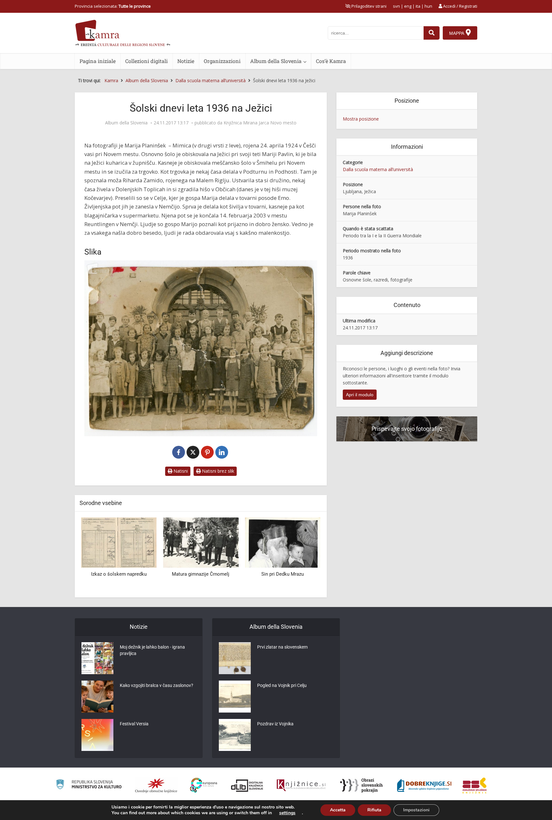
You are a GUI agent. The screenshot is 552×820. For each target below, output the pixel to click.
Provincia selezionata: (113, 6)
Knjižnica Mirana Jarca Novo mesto (260, 123)
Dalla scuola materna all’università (378, 169)
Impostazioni (416, 810)
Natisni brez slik (217, 471)
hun (428, 6)
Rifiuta (374, 810)
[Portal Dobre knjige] (424, 785)
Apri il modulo (359, 394)
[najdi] (432, 33)
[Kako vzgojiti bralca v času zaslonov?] (97, 697)
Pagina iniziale (98, 61)
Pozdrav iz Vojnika (275, 723)
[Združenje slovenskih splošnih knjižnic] (301, 785)
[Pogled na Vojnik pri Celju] (235, 697)
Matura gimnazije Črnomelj (141, 574)
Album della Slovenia (276, 61)
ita (418, 6)
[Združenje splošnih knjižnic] (475, 785)
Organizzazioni (222, 61)
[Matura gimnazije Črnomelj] (141, 542)
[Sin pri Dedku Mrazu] (223, 542)
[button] (304, 555)
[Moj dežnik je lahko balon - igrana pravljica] (97, 658)
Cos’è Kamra (331, 61)
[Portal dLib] (247, 785)
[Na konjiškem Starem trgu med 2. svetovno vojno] (304, 542)
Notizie (185, 61)
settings (287, 813)
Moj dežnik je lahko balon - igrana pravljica (152, 650)
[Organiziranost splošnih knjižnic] (156, 785)
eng (407, 6)
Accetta (338, 810)
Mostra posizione (361, 119)
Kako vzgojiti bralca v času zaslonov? (156, 685)
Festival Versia (134, 723)
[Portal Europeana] (203, 785)
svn (396, 6)
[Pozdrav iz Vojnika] (235, 735)
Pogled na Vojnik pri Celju (282, 685)
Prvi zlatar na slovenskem (282, 647)
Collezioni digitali (146, 61)
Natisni (180, 471)
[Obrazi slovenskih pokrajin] (361, 785)
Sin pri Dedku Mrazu (223, 574)
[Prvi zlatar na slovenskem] (235, 658)
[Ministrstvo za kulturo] (88, 785)
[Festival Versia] (97, 735)
